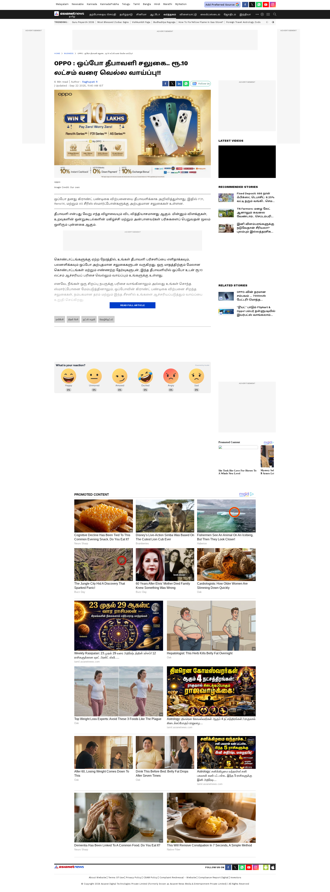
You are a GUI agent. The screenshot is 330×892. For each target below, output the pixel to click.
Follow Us (204, 83)
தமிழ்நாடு (126, 14)
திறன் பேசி (73, 319)
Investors (236, 877)
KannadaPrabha (109, 4)
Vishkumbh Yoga (141, 22)
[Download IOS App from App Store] (273, 867)
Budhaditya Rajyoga (164, 22)
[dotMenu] (257, 14)
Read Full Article (132, 305)
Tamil (136, 4)
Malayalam (62, 4)
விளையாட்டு (188, 14)
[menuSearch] (274, 14)
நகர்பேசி (60, 319)
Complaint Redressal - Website (177, 877)
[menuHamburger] (268, 14)
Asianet (69, 867)
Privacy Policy (133, 877)
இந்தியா (245, 14)
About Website (97, 877)
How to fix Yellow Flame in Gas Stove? (201, 22)
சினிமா (141, 14)
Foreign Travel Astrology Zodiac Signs (247, 22)
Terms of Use (116, 877)
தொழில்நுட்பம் (106, 319)
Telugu (126, 4)
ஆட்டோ (155, 14)
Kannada (92, 4)
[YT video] (266, 4)
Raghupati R (90, 81)
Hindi (157, 4)
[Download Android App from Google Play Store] (266, 867)
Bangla (147, 4)
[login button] (263, 14)
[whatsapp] (259, 4)
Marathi (167, 4)
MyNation (181, 4)
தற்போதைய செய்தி (102, 14)
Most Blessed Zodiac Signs (113, 22)
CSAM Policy (150, 877)
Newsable (78, 4)
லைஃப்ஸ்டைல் (210, 14)
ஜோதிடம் (230, 14)
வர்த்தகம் (169, 14)
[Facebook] (245, 4)
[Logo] (70, 14)
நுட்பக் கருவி (89, 319)
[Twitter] (252, 4)
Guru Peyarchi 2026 (83, 22)
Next (273, 22)
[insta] (273, 4)
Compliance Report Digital (213, 877)
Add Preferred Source (220, 4)
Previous (267, 22)
